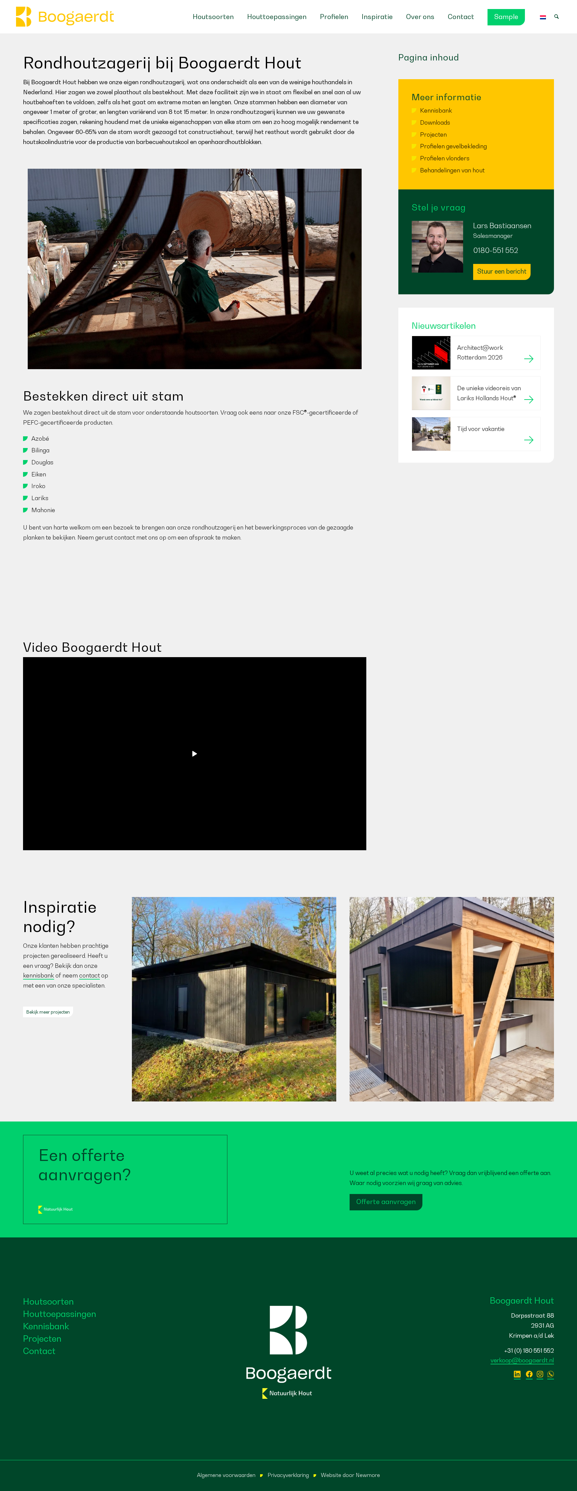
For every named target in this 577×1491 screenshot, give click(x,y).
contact (89, 975)
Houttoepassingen (59, 1314)
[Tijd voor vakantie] (476, 448)
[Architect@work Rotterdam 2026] (476, 367)
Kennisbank (436, 110)
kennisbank (38, 975)
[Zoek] (559, 16)
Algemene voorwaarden (226, 1475)
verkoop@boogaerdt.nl (522, 1360)
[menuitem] (213, 16)
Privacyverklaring (288, 1475)
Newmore (368, 1475)
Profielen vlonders (444, 158)
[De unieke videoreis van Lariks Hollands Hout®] (476, 407)
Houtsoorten (48, 1301)
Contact (39, 1351)
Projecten (433, 134)
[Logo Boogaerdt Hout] (65, 16)
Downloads (435, 122)
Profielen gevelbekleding (453, 146)
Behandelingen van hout (452, 170)
